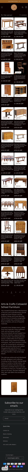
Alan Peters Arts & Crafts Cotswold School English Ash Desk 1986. (7, 33)
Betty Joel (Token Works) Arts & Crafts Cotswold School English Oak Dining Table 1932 (7, 123)
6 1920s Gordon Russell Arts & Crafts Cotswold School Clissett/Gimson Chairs (19, 77)
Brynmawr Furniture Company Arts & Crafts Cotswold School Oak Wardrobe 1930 (6, 259)
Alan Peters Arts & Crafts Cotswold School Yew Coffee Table (20, 282)
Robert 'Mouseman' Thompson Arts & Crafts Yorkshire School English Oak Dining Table (20, 55)
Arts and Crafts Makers (9, 444)
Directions (6, 437)
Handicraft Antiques (11, 469)
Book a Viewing (7, 434)
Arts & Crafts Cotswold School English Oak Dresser (6, 77)
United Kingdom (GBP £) (13, 458)
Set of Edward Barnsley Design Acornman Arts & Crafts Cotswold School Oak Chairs (7, 214)
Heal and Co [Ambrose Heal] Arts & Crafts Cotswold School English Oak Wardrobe (7, 100)
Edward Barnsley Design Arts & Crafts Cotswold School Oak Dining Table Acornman (20, 168)
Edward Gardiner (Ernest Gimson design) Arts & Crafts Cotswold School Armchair (7, 236)
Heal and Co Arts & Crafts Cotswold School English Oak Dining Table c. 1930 (7, 282)
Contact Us (6, 430)
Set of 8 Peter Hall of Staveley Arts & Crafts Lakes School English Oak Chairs (7, 168)
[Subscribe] (23, 418)
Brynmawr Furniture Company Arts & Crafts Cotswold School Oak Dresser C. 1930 (19, 259)
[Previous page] (3, 292)
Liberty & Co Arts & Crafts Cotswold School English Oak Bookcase (20, 100)
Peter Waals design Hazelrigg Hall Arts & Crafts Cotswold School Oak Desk (19, 191)
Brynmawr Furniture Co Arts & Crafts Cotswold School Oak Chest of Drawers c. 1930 (19, 236)
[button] (2, 7)
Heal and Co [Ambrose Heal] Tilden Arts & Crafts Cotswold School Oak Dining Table (20, 146)
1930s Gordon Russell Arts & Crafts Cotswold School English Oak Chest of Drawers (7, 146)
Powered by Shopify (19, 469)
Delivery (5, 441)
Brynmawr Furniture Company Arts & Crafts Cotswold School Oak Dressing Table (19, 214)
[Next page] (14, 295)
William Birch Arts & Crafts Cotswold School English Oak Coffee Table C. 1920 (7, 191)
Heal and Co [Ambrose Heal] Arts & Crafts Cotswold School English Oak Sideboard (20, 123)
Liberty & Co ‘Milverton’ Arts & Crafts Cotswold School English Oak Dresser (6, 55)
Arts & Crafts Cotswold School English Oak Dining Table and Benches (20, 33)
